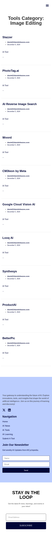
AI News (6, 426)
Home (5, 421)
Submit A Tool (8, 438)
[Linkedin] (9, 410)
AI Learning (7, 434)
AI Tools (6, 430)
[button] (47, 5)
